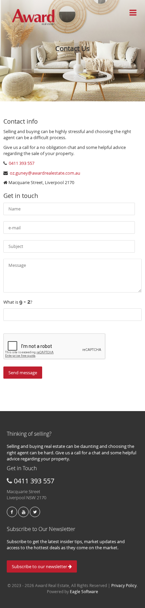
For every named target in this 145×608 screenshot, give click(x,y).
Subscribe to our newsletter (40, 566)
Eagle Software (84, 591)
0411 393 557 (21, 163)
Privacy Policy (124, 585)
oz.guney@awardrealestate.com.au (45, 173)
